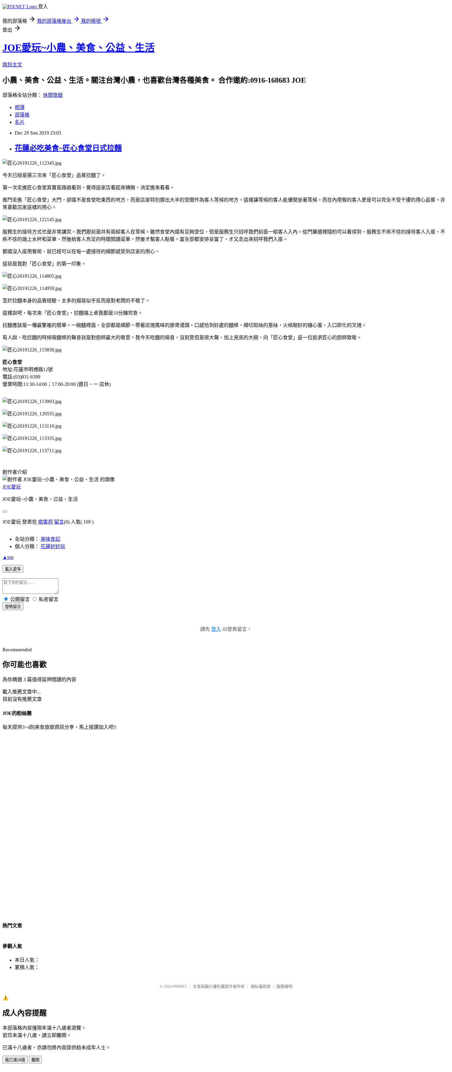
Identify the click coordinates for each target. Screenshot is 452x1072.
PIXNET (180, 986)
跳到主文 (12, 64)
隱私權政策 (261, 986)
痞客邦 (45, 521)
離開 (35, 1060)
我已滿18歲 (15, 1060)
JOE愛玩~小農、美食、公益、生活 (78, 47)
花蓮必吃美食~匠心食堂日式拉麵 (68, 148)
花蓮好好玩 (53, 546)
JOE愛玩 (11, 486)
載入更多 (13, 569)
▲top (8, 557)
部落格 (22, 114)
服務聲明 (284, 986)
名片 (20, 122)
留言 (59, 521)
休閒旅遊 (53, 95)
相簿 (20, 107)
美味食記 (50, 539)
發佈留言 (13, 606)
